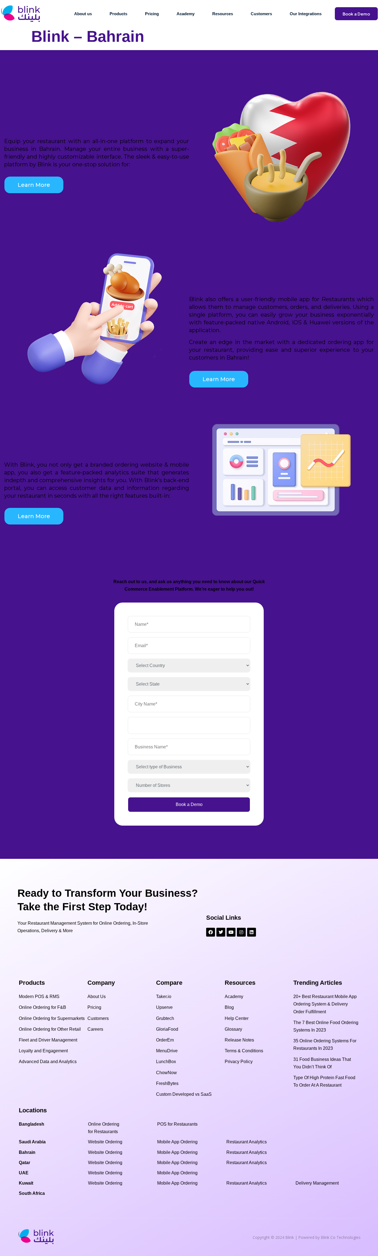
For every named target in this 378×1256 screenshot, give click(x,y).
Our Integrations (306, 13)
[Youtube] (231, 932)
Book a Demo (356, 13)
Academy (186, 13)
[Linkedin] (251, 932)
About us (83, 13)
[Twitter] (220, 932)
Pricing (152, 13)
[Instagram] (241, 932)
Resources (222, 13)
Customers (261, 13)
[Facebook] (210, 932)
